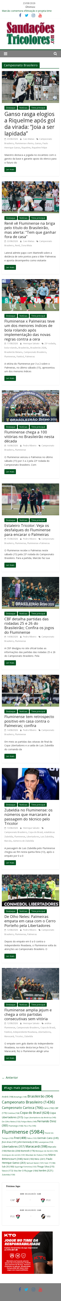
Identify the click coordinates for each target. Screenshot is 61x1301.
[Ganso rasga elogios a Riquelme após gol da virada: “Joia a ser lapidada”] (30, 73)
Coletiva (13, 1113)
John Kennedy (27, 1141)
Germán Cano (48, 1138)
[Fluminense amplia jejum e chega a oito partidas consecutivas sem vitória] (30, 970)
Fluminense (9, 356)
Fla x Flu (30, 1125)
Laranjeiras (45, 1142)
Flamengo (16, 1125)
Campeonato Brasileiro (35, 352)
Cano (48, 1108)
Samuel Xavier (35, 1163)
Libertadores (33, 836)
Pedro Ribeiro (30, 445)
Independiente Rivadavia (25, 1032)
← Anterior (10, 1077)
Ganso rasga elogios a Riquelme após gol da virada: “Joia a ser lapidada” (29, 123)
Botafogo (20, 1096)
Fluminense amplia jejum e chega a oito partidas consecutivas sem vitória (28, 1014)
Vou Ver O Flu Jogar (26, 1170)
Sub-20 (8, 1166)
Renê (17, 245)
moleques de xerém (13, 1155)
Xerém (45, 1170)
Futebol (20, 356)
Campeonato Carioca (22, 1107)
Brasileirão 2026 (38, 347)
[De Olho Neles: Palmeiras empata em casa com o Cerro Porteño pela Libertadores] (30, 876)
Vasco (7, 1170)
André (7, 1096)
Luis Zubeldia (46, 836)
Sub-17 (49, 1163)
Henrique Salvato (31, 343)
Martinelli (28, 1150)
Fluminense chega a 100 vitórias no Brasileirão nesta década (29, 436)
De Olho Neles (11, 1121)
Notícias (23, 107)
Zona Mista (26, 245)
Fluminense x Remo (24, 143)
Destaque (10, 107)
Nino (40, 1158)
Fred (20, 1138)
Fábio (32, 1138)
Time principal (38, 107)
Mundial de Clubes (37, 1155)
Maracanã (9, 1036)
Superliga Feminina (25, 1167)
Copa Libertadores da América (40, 1117)
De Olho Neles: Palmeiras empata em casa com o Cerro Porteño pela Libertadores (30, 921)
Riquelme (26, 147)
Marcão (8, 840)
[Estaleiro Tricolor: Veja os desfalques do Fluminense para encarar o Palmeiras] (30, 485)
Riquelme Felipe (39, 147)
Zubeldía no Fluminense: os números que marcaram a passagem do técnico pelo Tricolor (28, 816)
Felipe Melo (29, 1121)
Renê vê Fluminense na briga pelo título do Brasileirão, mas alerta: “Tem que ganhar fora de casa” (30, 230)
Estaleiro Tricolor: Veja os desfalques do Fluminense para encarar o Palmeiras (27, 530)
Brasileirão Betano (13, 352)
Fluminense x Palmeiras (38, 543)
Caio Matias (29, 139)
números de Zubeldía (23, 840)
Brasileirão (23, 347)
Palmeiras (30, 356)
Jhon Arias (9, 1142)
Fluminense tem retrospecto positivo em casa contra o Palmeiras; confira (29, 721)
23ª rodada (50, 343)
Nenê (29, 1159)
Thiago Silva (45, 1166)
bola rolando (10, 347)
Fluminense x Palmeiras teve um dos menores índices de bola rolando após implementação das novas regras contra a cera (29, 330)
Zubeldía (28, 1036)
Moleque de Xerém (46, 1151)
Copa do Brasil (35, 832)
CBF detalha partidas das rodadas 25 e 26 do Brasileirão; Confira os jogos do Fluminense (29, 625)
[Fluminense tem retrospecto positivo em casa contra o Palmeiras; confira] (30, 677)
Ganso (38, 143)
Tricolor (19, 1036)
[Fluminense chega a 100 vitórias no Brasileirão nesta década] (30, 392)
